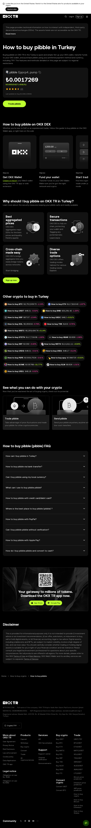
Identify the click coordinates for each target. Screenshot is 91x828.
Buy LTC (59, 773)
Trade (23, 754)
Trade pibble (14, 104)
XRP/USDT (78, 762)
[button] (65, 16)
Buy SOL (59, 754)
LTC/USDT (78, 773)
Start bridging (12, 270)
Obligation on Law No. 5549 (10, 776)
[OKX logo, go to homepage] (10, 16)
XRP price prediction (78, 789)
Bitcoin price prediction (79, 778)
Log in (71, 17)
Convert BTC (61, 790)
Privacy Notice (8, 745)
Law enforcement (10, 753)
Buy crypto (25, 747)
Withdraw (24, 743)
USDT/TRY (78, 739)
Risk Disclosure (8, 749)
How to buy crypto (18, 676)
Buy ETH (59, 747)
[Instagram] (29, 821)
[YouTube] (33, 821)
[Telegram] (25, 821)
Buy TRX (59, 762)
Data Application (9, 760)
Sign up (79, 17)
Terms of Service (31, 659)
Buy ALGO (60, 766)
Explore (53, 270)
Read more (11, 34)
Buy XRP (59, 758)
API (39, 739)
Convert (24, 750)
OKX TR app (8, 764)
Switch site (11, 9)
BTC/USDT (78, 743)
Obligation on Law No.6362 (10, 782)
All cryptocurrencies (27, 759)
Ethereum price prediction (80, 784)
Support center (44, 754)
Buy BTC (59, 743)
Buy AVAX (59, 769)
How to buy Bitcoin (78, 801)
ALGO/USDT (78, 766)
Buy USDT (60, 739)
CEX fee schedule (45, 743)
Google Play (55, 603)
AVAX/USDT (78, 769)
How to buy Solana (78, 812)
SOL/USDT (78, 754)
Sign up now (11, 280)
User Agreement (9, 741)
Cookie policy (8, 757)
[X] (21, 821)
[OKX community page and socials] (37, 821)
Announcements (44, 763)
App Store (38, 603)
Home (3, 676)
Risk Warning (34, 656)
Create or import (10, 181)
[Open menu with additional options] (87, 17)
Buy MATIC (60, 750)
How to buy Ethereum (78, 806)
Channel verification (42, 758)
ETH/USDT (78, 747)
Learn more (55, 238)
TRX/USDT (78, 758)
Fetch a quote (12, 238)
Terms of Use (19, 656)
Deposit (24, 739)
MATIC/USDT (79, 750)
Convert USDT (61, 786)
